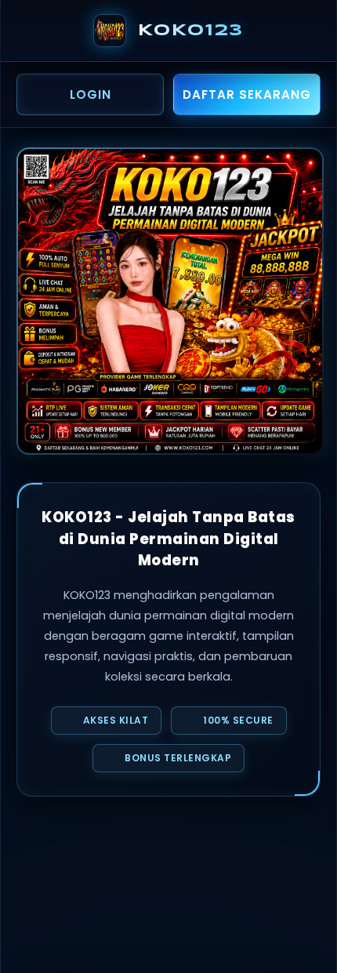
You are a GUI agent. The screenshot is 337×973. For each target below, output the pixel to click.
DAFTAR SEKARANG (247, 94)
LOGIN (90, 94)
